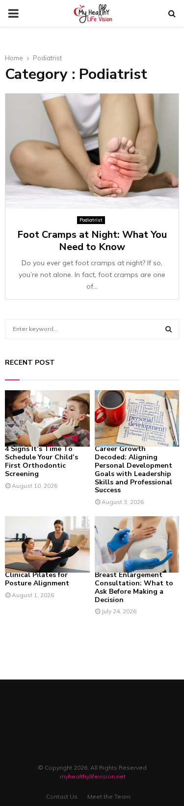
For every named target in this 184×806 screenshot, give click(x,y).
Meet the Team (109, 796)
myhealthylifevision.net (93, 776)
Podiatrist (91, 220)
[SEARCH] (168, 329)
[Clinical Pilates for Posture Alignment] (47, 544)
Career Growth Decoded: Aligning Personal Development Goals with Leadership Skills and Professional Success (133, 469)
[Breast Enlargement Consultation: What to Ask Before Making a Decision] (137, 544)
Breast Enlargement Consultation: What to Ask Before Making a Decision (134, 587)
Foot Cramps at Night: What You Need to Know (92, 240)
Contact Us (62, 796)
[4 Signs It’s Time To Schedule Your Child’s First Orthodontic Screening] (47, 418)
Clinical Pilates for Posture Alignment (37, 579)
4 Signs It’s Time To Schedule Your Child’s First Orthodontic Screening (41, 461)
